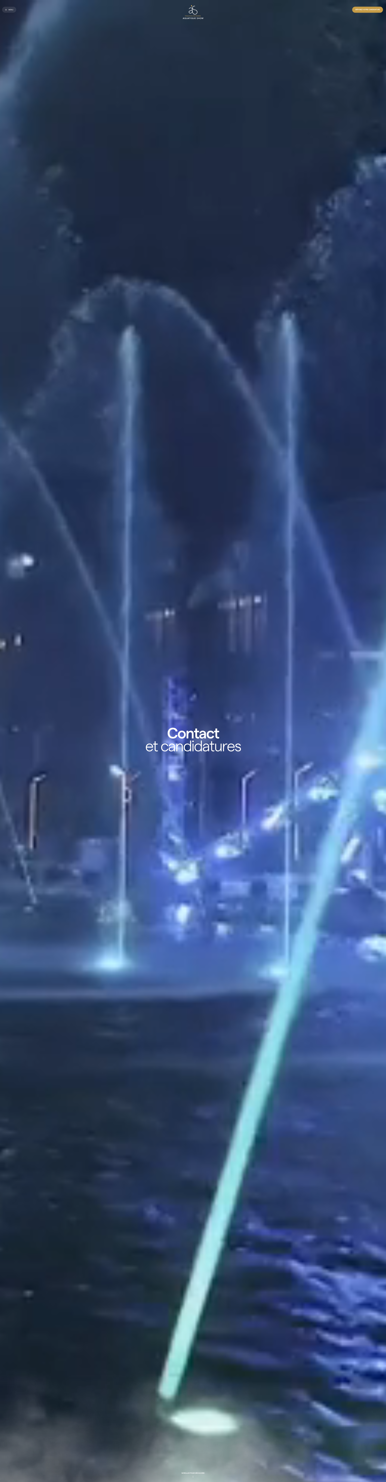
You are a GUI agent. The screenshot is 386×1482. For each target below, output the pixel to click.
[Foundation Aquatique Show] (193, 12)
